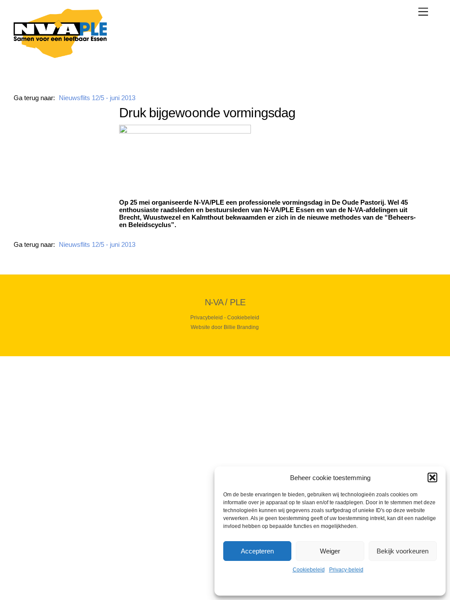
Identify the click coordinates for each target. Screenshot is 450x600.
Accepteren (257, 551)
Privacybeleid (206, 317)
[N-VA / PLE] (60, 54)
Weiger (330, 551)
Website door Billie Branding (225, 327)
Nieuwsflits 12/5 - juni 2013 (97, 97)
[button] (432, 477)
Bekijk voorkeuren (402, 551)
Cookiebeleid (309, 570)
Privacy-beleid (346, 570)
